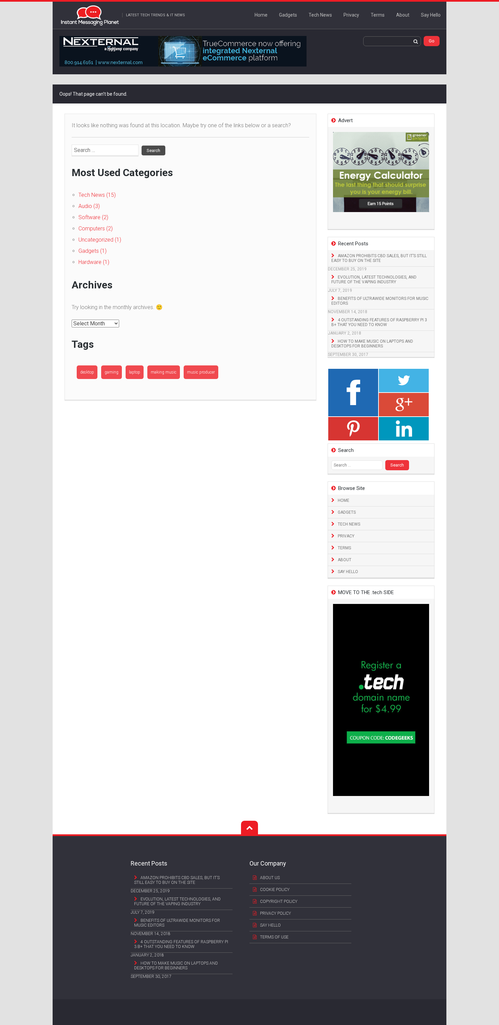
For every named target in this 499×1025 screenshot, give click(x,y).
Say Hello (431, 15)
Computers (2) (95, 228)
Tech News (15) (97, 195)
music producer (201, 372)
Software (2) (93, 217)
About (402, 15)
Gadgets (288, 15)
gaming (111, 372)
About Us (270, 877)
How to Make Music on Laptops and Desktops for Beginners (372, 343)
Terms (378, 15)
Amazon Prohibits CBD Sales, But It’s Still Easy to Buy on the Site (379, 258)
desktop (87, 372)
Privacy (351, 15)
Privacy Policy (275, 913)
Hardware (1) (93, 262)
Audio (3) (89, 206)
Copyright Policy (278, 901)
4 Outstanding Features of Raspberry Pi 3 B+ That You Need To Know (379, 322)
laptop (134, 372)
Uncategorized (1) (99, 239)
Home (261, 15)
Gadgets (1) (92, 251)
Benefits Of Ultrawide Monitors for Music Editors (379, 301)
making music (164, 372)
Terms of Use (274, 937)
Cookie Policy (275, 889)
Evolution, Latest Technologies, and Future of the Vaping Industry (374, 279)
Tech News (320, 15)
